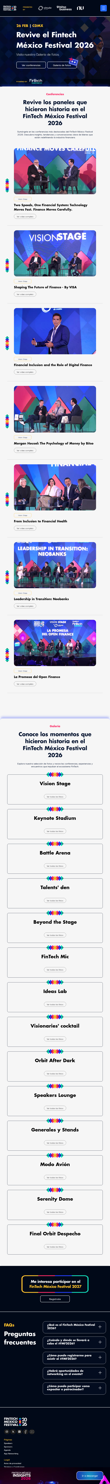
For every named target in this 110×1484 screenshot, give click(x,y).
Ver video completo (25, 216)
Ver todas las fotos (55, 796)
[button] (103, 8)
